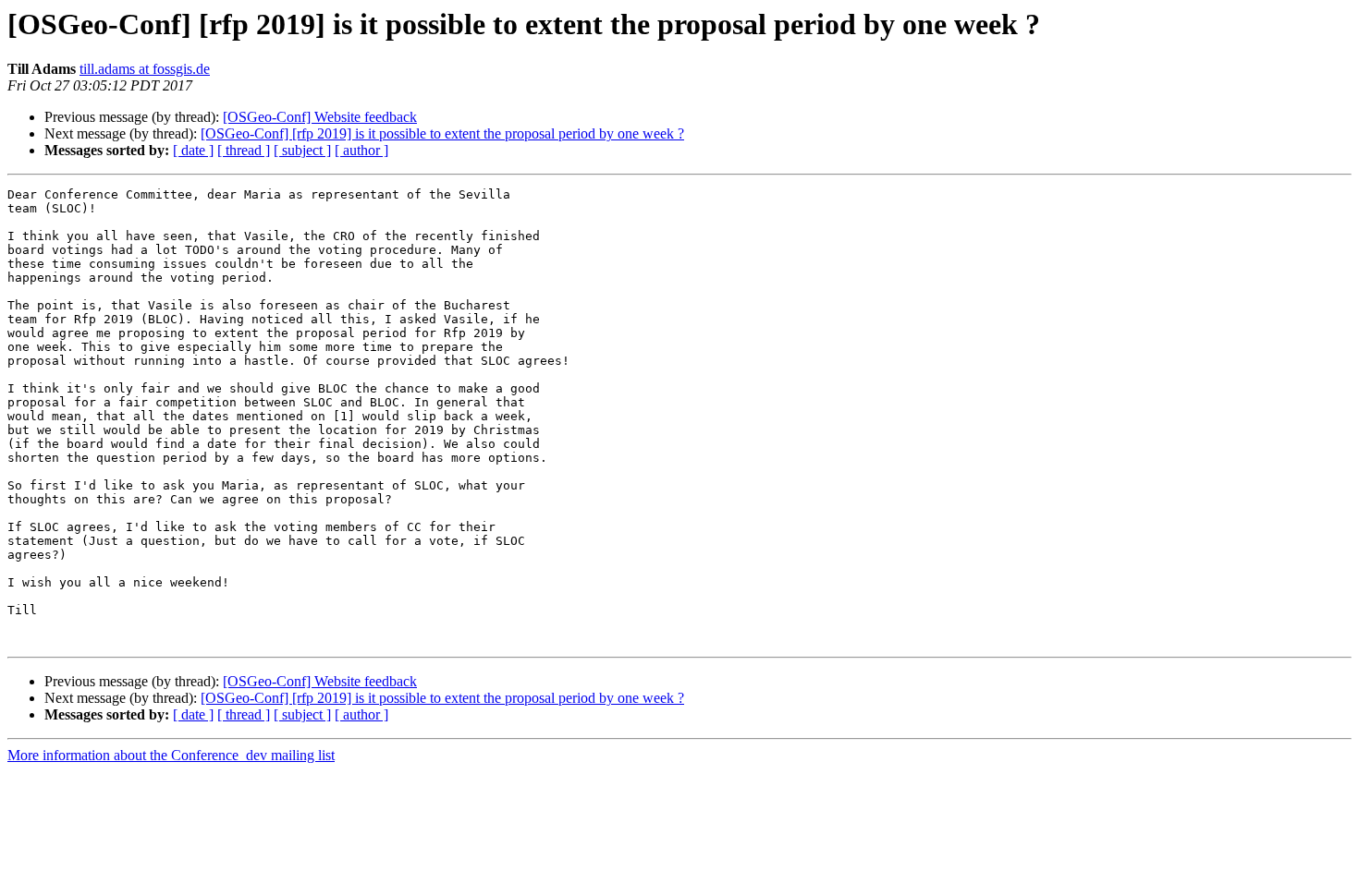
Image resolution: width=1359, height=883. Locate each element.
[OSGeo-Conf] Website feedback (320, 117)
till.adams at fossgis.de (145, 69)
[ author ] (361, 150)
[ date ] (193, 150)
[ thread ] (243, 150)
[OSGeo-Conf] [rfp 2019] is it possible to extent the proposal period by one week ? (442, 133)
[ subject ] (302, 150)
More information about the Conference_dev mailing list (171, 755)
